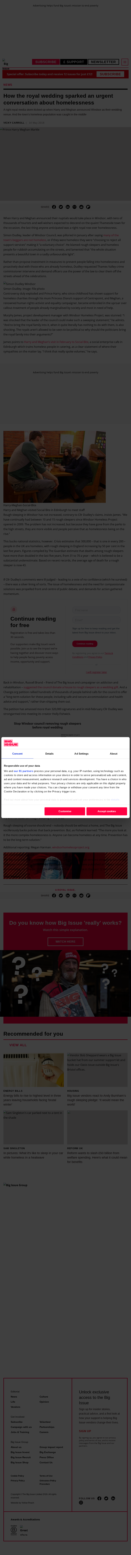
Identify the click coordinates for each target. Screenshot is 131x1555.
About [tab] (113, 753)
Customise (65, 811)
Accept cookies (107, 811)
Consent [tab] (17, 753)
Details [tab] (49, 753)
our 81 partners (23, 771)
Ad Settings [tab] (81, 753)
